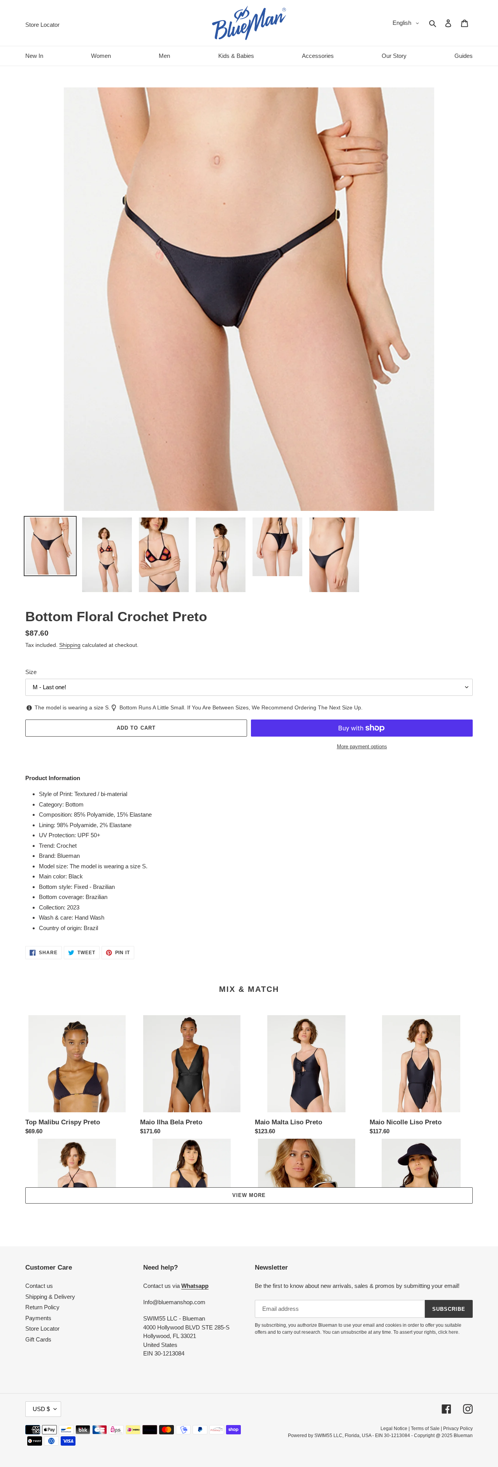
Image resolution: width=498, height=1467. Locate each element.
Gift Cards (38, 1339)
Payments (38, 1318)
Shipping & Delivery (50, 1296)
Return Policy (42, 1307)
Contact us (39, 1285)
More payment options (362, 746)
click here (448, 1332)
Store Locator (42, 1328)
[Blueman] (249, 23)
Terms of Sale (425, 1428)
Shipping (70, 645)
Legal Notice (394, 1428)
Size (31, 672)
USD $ (41, 1409)
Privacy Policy (458, 1428)
